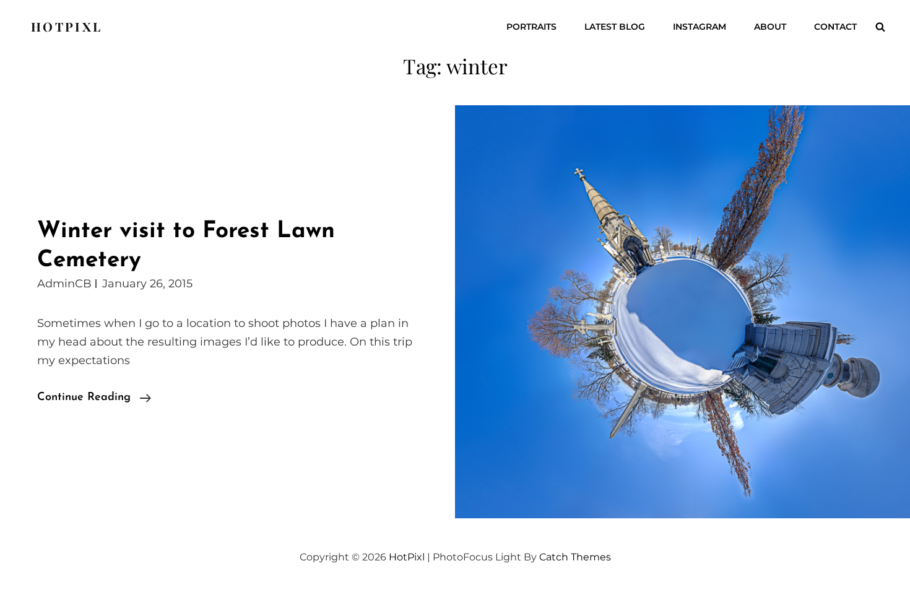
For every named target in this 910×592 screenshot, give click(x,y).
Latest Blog (614, 26)
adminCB (64, 283)
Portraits (531, 26)
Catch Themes (575, 557)
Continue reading (94, 399)
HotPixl (66, 26)
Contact (835, 26)
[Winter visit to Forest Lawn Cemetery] (682, 312)
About (770, 26)
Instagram (699, 26)
